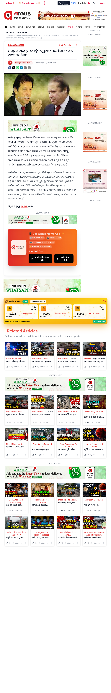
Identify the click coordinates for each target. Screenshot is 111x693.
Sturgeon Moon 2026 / (94, 501)
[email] (25, 67)
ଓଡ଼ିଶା (20, 26)
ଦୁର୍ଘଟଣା (41, 26)
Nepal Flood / (64, 358)
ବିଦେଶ (70, 26)
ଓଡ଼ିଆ (73, 2)
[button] (21, 311)
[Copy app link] (29, 67)
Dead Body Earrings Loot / (94, 412)
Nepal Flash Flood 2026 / (68, 533)
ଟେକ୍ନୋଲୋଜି (99, 26)
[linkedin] (21, 67)
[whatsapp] (17, 67)
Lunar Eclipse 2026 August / (94, 445)
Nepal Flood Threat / (67, 411)
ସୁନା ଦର (50, 26)
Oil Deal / (88, 358)
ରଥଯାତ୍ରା (30, 26)
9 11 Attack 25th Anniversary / (16, 501)
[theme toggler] (89, 3)
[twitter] (13, 67)
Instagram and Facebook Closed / (42, 533)
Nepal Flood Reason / (41, 358)
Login (102, 3)
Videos (9, 3)
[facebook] (9, 67)
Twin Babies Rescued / (42, 445)
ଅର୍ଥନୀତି (79, 26)
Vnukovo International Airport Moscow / (94, 533)
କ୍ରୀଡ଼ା (88, 26)
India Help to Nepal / (67, 499)
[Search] (94, 3)
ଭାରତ (12, 26)
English (82, 2)
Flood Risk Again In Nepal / (68, 445)
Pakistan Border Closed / (42, 501)
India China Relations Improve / (16, 533)
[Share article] (25, 366)
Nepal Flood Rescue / (15, 411)
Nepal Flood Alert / (14, 444)
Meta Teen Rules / (14, 358)
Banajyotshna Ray (22, 63)
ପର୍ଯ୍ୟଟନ (61, 26)
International (23, 33)
